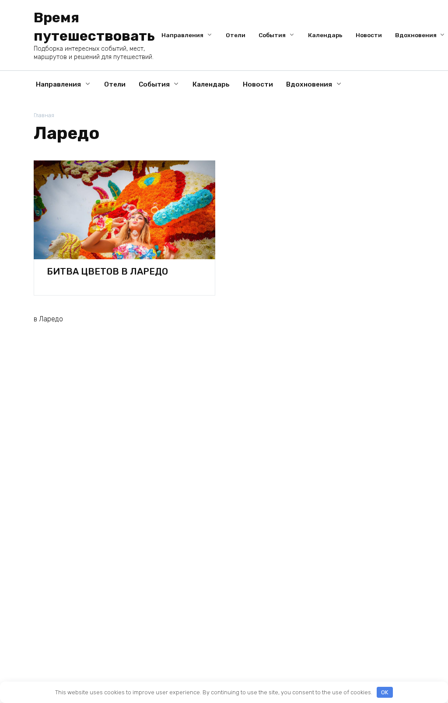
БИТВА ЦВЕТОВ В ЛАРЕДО (107, 271)
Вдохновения (416, 34)
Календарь (325, 34)
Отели (235, 34)
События (272, 34)
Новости (369, 34)
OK (384, 692)
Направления (182, 34)
